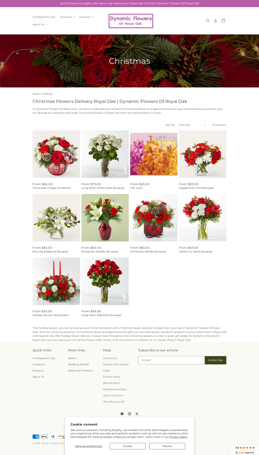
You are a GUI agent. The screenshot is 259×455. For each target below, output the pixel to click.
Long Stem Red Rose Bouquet (101, 315)
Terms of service (113, 395)
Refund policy (111, 383)
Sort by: (170, 124)
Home (36, 94)
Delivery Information (116, 364)
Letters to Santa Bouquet (196, 251)
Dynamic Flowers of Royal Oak (57, 443)
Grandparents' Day (44, 358)
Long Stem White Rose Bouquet (103, 188)
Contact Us (110, 358)
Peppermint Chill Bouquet (196, 188)
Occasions (39, 364)
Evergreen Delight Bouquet (99, 251)
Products (38, 370)
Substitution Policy (115, 389)
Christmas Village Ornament (52, 188)
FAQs (106, 370)
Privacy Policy (178, 437)
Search (72, 358)
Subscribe (215, 360)
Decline (167, 446)
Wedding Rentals (78, 364)
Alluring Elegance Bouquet (51, 251)
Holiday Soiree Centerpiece (51, 315)
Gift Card (136, 188)
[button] (67, 17)
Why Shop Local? (114, 401)
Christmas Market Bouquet (148, 251)
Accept (127, 446)
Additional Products (80, 370)
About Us (38, 376)
